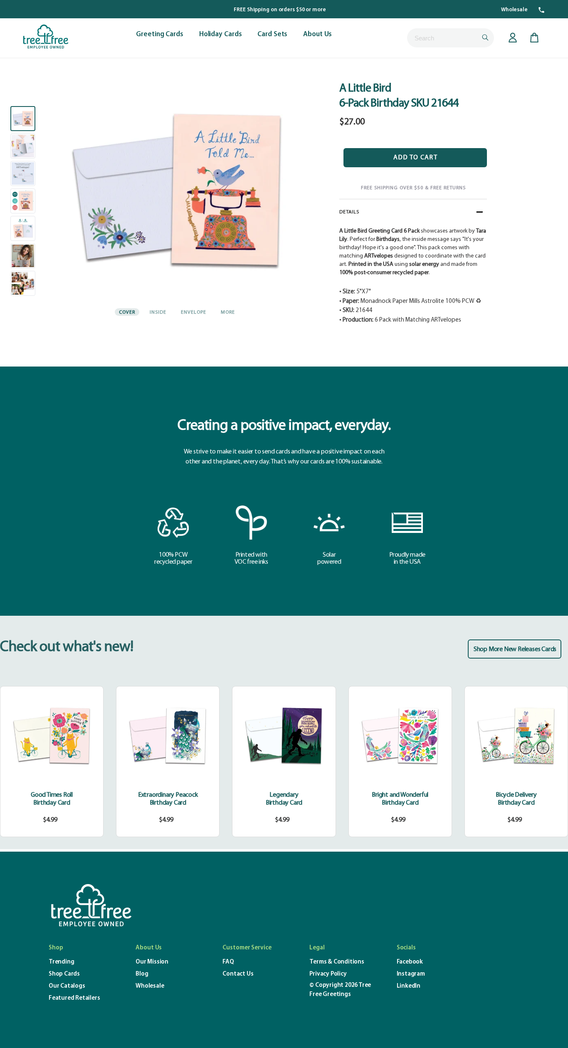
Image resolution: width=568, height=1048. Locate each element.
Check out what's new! (66, 647)
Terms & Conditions (336, 962)
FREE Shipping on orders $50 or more (280, 9)
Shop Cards (64, 974)
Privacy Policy (327, 974)
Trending (61, 962)
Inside (158, 312)
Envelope (193, 312)
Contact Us (237, 974)
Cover (127, 312)
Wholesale (514, 9)
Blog (142, 974)
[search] (450, 37)
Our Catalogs (67, 986)
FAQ (228, 962)
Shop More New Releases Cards (515, 649)
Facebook (410, 962)
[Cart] (534, 38)
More (228, 312)
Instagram (411, 974)
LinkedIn (408, 986)
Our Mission (152, 962)
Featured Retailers (74, 998)
